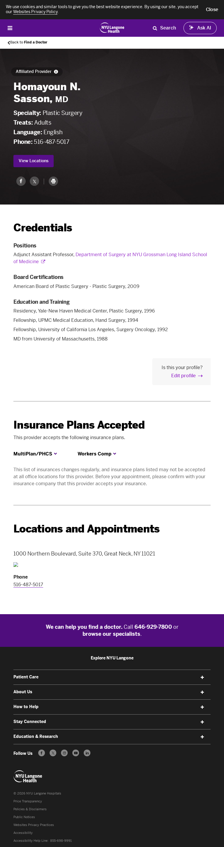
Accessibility (23, 833)
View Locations (33, 160)
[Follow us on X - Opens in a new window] (53, 753)
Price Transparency (27, 801)
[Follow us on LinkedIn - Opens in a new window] (87, 753)
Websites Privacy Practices (33, 825)
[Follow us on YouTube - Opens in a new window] (75, 753)
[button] (212, 9)
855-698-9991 (61, 841)
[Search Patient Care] (155, 28)
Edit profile (183, 375)
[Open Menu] (10, 28)
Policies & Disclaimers (30, 809)
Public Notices (24, 817)
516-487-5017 (51, 141)
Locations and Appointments (86, 529)
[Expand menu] (202, 677)
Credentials (42, 227)
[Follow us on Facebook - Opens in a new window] (41, 753)
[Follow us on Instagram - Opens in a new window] (64, 753)
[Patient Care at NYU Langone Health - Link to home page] (112, 27)
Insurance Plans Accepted (79, 425)
